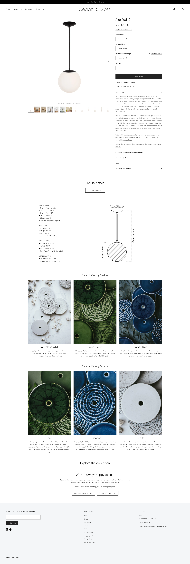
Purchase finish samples (107, 493)
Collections (17, 9)
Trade (86, 519)
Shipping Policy (89, 536)
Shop (8, 9)
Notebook (87, 522)
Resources (40, 9)
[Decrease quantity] (117, 68)
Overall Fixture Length (123, 54)
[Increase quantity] (125, 68)
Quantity (118, 64)
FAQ (85, 529)
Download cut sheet (95, 190)
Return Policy (88, 539)
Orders (117, 163)
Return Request (89, 542)
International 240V (122, 158)
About (86, 516)
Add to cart (139, 77)
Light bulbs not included (123, 30)
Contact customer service (83, 493)
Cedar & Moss (15, 557)
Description (119, 92)
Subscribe (12, 523)
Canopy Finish (120, 44)
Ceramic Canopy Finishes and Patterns (129, 153)
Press (86, 526)
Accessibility (88, 532)
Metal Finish (119, 35)
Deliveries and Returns (123, 168)
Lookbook (28, 9)
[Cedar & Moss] (95, 9)
